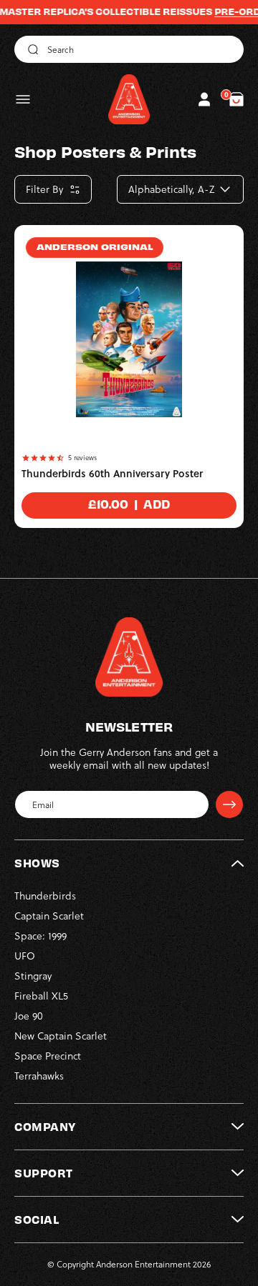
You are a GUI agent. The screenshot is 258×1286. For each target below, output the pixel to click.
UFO (24, 956)
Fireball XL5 (41, 996)
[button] (23, 99)
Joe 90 (28, 1016)
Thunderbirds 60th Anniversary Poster (112, 473)
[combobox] (129, 49)
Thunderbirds (45, 896)
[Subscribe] (229, 804)
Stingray (33, 976)
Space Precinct (47, 1056)
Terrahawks (39, 1076)
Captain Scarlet (49, 916)
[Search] (30, 49)
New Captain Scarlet (60, 1036)
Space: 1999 (40, 936)
